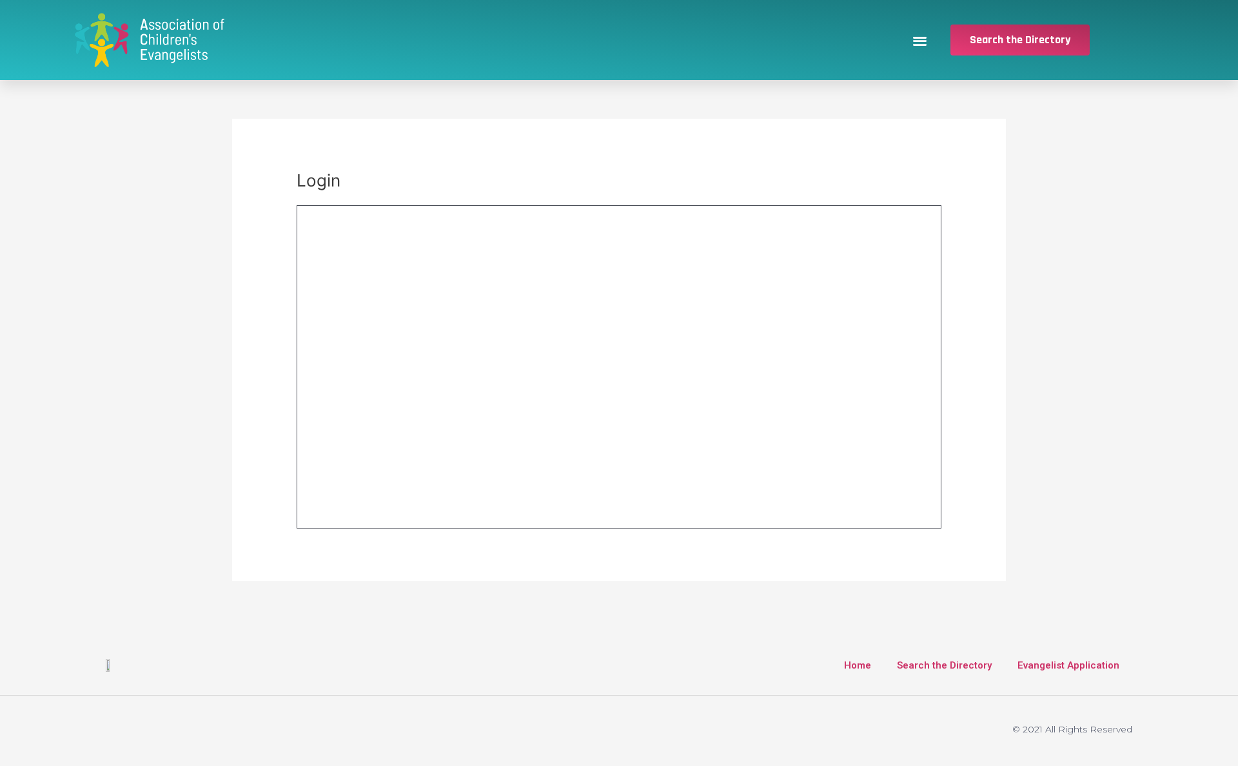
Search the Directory (944, 665)
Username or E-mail (407, 227)
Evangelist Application (1068, 665)
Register (753, 458)
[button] (920, 40)
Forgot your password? (619, 496)
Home (857, 665)
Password (384, 284)
